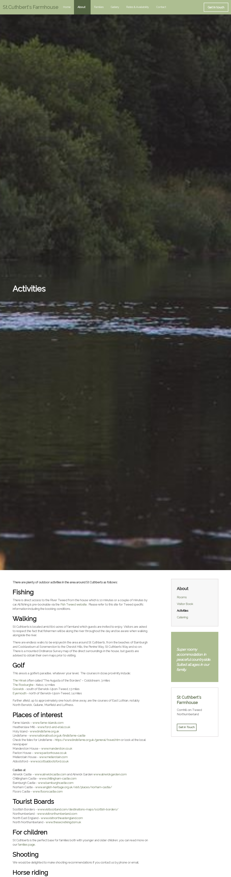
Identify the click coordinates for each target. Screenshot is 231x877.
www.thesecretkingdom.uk (63, 822)
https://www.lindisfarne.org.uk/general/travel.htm (87, 740)
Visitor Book (185, 604)
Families (99, 7)
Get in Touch (187, 727)
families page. (26, 844)
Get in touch (216, 7)
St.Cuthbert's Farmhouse (30, 7)
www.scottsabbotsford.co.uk (49, 761)
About (81, 7)
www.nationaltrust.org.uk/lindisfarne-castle (57, 735)
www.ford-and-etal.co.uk (53, 727)
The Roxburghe (23, 685)
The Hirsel (19, 680)
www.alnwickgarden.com (110, 774)
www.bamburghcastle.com (55, 783)
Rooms (182, 597)
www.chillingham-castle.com (58, 778)
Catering (182, 617)
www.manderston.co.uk (56, 748)
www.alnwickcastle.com (50, 774)
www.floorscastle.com (48, 791)
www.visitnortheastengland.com (62, 818)
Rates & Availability (137, 7)
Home (66, 7)
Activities (182, 610)
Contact (161, 7)
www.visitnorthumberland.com (57, 813)
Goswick (18, 689)
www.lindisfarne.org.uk (44, 731)
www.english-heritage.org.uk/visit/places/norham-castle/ (73, 787)
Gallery (115, 7)
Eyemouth (20, 693)
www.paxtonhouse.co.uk (50, 753)
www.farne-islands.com (47, 722)
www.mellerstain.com (53, 757)
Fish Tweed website (73, 604)
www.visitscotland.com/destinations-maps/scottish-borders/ (77, 809)
